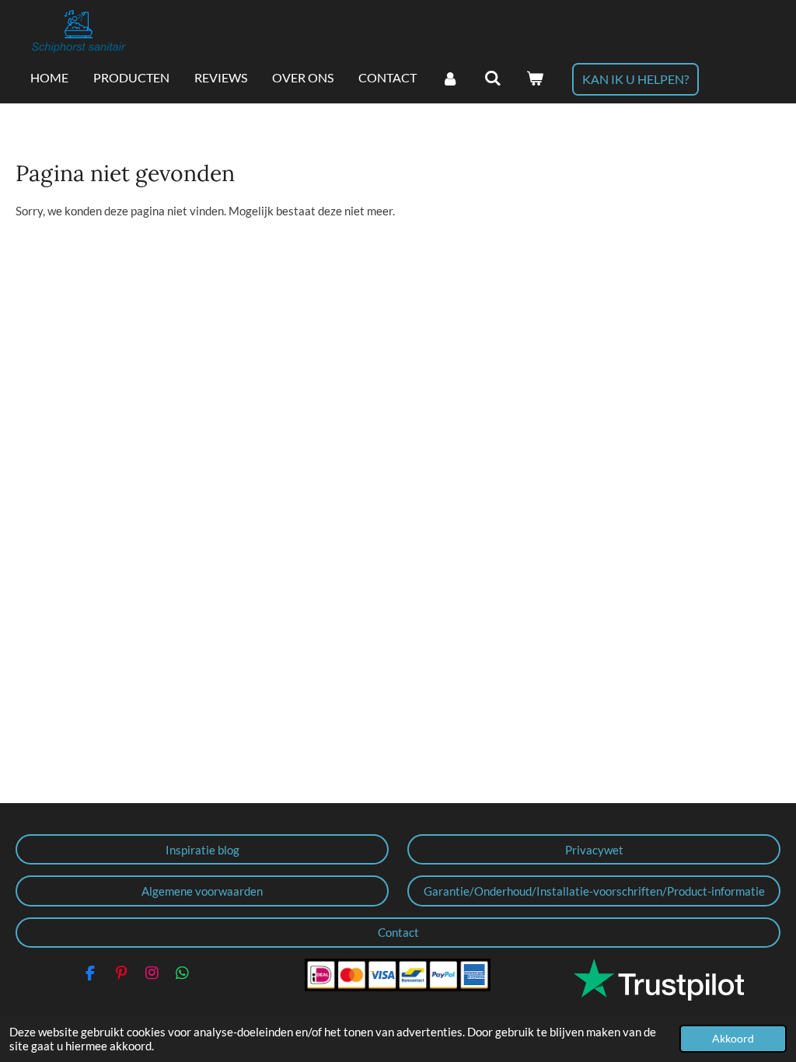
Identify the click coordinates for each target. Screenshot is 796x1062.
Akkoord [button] (733, 1038)
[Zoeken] (492, 78)
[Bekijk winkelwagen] (535, 78)
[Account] (450, 78)
